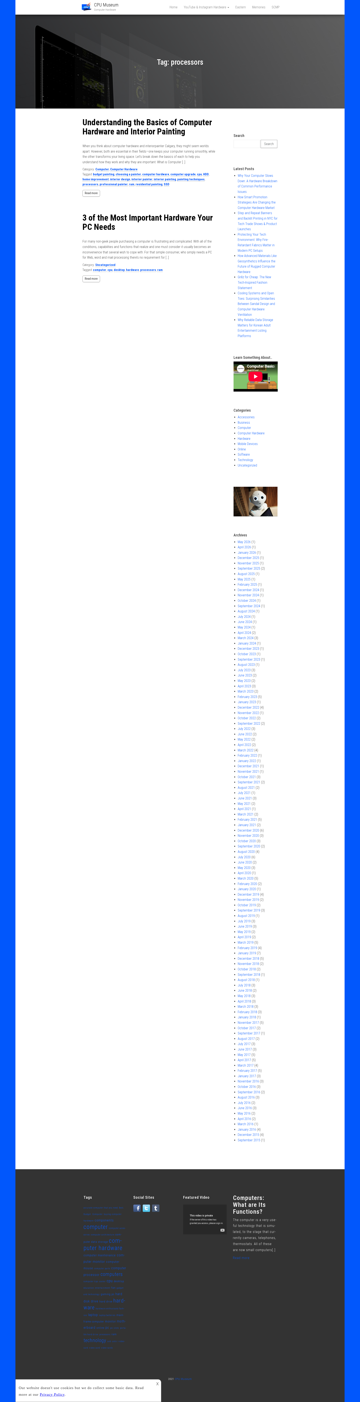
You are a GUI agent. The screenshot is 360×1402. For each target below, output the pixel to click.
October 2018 (247, 969)
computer (99, 270)
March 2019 (246, 942)
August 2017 (246, 1039)
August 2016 (246, 1097)
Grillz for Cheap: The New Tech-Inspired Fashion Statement (254, 282)
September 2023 (249, 659)
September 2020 (249, 846)
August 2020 (246, 852)
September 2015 (249, 1140)
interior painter (141, 179)
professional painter (114, 184)
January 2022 (247, 761)
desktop (119, 270)
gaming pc (107, 1294)
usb (109, 1341)
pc (107, 1328)
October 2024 (247, 601)
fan (113, 1287)
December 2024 (248, 590)
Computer (102, 169)
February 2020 (247, 884)
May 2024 (244, 627)
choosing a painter (128, 174)
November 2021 (248, 772)
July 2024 (244, 617)
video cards (107, 1347)
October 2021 (247, 777)
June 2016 (245, 1108)
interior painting (165, 179)
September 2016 (249, 1092)
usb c (115, 1341)
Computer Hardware (124, 169)
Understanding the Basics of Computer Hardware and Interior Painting (147, 127)
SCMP (276, 7)
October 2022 (247, 718)
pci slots (114, 1328)
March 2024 (246, 638)
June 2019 (245, 926)
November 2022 (248, 713)
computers (112, 1274)
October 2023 (247, 654)
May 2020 (244, 868)
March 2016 (246, 1124)
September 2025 (249, 568)
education (89, 1288)
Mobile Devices (248, 444)
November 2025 (248, 563)
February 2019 (247, 948)
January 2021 (247, 825)
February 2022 (247, 755)
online (100, 1327)
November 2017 (248, 1023)
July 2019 (244, 921)
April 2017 (244, 1060)
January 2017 (247, 1076)
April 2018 (244, 1001)
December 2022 (248, 707)
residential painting (149, 184)
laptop (93, 1315)
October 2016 (247, 1087)
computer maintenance (100, 1255)
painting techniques (191, 179)
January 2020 (247, 889)
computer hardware (155, 174)
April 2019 (244, 937)
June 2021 (245, 798)
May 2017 (244, 1055)
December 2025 (248, 558)
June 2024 (245, 622)
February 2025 (247, 585)
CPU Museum (106, 5)
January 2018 (247, 1017)
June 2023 (245, 675)
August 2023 (246, 665)
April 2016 (244, 1119)
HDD (206, 174)
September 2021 (249, 782)
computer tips (91, 1281)
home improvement (95, 179)
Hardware (244, 439)
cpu (199, 174)
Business (244, 423)
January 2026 (247, 553)
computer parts (102, 1268)
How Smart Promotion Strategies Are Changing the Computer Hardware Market (257, 202)
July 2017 (244, 1044)
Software (244, 454)
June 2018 (245, 990)
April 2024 (244, 633)
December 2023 (248, 649)
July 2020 (244, 857)
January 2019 (247, 953)
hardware (132, 270)
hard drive (105, 1301)
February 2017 (247, 1071)
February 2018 (247, 1012)
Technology (245, 460)
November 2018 (248, 964)
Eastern (240, 7)
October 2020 (247, 841)
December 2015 (248, 1135)
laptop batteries (107, 1315)
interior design (120, 179)
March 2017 (246, 1065)
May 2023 (244, 681)
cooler (102, 1281)
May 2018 (244, 996)
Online (242, 449)
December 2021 (248, 766)
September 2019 (249, 910)
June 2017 (245, 1049)
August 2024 (246, 611)
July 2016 (244, 1103)
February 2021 (247, 820)
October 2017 (247, 1028)
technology (95, 1340)
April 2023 (244, 686)
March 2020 (246, 878)
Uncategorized (105, 265)
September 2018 (249, 975)
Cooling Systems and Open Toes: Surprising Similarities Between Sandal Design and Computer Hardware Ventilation (256, 303)
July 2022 (244, 729)
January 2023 (247, 702)
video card (94, 1347)
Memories (258, 7)
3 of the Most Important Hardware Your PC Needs (147, 222)
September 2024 (249, 606)
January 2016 (247, 1129)
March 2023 (246, 691)
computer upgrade (183, 174)
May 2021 (244, 804)
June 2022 (245, 734)
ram (131, 184)
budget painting (103, 174)
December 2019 (248, 894)
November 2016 (248, 1081)
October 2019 (247, 905)
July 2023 (244, 670)
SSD (166, 184)
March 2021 (246, 814)
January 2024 (247, 643)
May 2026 (244, 542)
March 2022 (246, 750)
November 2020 (248, 836)
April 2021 (244, 809)
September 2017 (249, 1033)
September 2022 (249, 724)
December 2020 (248, 830)
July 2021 (244, 793)
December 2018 (248, 959)
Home (174, 7)
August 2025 (246, 574)
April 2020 (244, 873)
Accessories (246, 417)
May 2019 (244, 932)
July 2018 (244, 985)
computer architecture (102, 1234)
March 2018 (246, 1007)
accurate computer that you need (101, 1207)
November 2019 (248, 900)
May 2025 (244, 579)
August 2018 (246, 980)
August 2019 (246, 916)
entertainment (102, 1288)
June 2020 (245, 862)
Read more (91, 193)
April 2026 (244, 547)
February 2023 (247, 697)
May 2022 (244, 739)
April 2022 (244, 745)
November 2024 (248, 595)
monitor (110, 1321)
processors (90, 184)
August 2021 (246, 788)
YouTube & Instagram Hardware (205, 7)
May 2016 (244, 1113)
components (104, 1220)
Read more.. (242, 1258)
